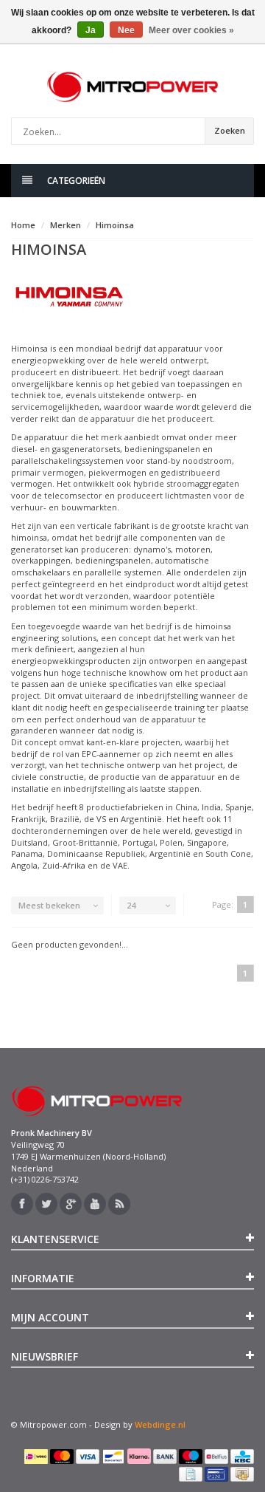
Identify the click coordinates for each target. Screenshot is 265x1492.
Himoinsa (115, 224)
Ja (90, 30)
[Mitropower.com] (132, 86)
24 (131, 905)
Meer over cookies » (191, 30)
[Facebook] (22, 1204)
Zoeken (229, 130)
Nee (126, 30)
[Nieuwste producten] (119, 1204)
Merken (65, 224)
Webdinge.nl (160, 1424)
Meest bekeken (49, 905)
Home (23, 224)
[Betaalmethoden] (36, 1456)
